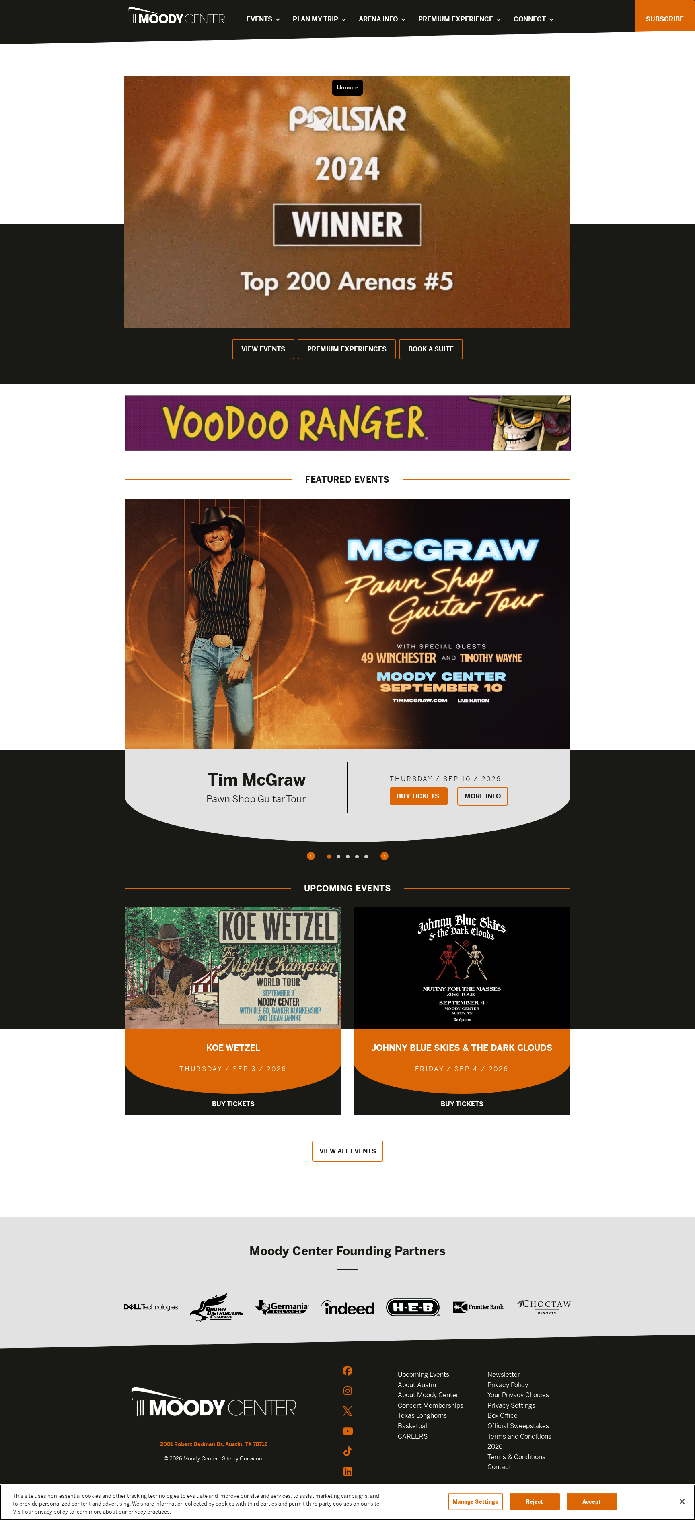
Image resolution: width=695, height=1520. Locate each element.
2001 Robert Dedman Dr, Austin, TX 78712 (213, 1444)
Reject (534, 1501)
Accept (591, 1501)
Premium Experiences (347, 349)
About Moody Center (428, 1395)
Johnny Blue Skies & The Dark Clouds (462, 1048)
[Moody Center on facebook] (347, 1371)
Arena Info (378, 19)
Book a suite (431, 349)
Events (259, 19)
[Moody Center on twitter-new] (347, 1411)
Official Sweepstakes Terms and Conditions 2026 (519, 1436)
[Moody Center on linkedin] (347, 1471)
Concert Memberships (430, 1405)
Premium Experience (455, 19)
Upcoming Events (423, 1374)
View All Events (347, 1151)
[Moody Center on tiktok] (347, 1451)
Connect (530, 19)
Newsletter (503, 1374)
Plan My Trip (315, 19)
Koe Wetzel (233, 1048)
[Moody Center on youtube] (347, 1431)
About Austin (417, 1385)
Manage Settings (475, 1501)
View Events (263, 349)
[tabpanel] (347, 670)
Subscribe (665, 19)
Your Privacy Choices (518, 1395)
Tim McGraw (257, 779)
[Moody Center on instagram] (347, 1391)
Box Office (502, 1415)
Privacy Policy (507, 1385)
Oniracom (252, 1459)
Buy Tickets (419, 796)
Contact (499, 1467)
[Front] (213, 1403)
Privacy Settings (511, 1405)
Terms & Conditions (516, 1457)
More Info (483, 796)
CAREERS (413, 1436)
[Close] (682, 1501)
